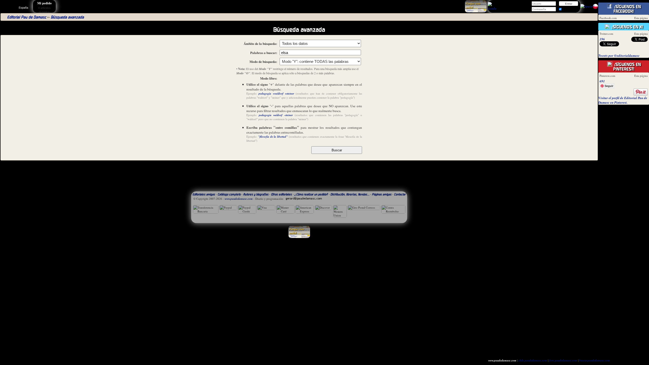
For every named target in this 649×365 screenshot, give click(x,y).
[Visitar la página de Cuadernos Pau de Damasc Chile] (595, 8)
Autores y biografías (255, 194)
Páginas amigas (381, 194)
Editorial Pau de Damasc (26, 17)
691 (602, 81)
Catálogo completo (229, 194)
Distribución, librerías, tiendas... (349, 194)
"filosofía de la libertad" (273, 137)
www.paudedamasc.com (239, 199)
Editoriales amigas (203, 194)
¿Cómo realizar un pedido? (311, 194)
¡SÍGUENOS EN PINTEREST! (627, 66)
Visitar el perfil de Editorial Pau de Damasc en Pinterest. (622, 100)
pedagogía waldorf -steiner (276, 115)
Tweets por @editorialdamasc (619, 55)
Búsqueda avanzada (67, 17)
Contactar (400, 194)
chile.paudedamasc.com (532, 360)
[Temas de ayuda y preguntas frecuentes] (492, 8)
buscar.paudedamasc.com (594, 360)
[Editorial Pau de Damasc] (586, 6)
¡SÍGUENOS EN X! (626, 27)
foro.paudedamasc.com (563, 360)
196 (602, 39)
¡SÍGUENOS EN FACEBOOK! (627, 8)
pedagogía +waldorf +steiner (276, 94)
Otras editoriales (281, 194)
